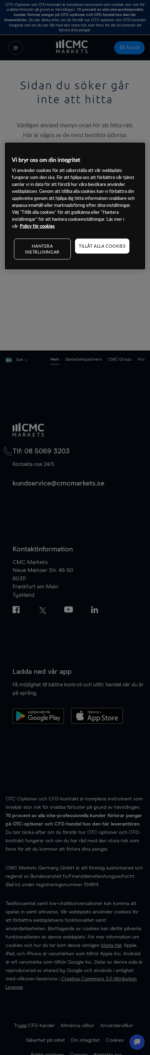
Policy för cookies (37, 226)
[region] (75, 206)
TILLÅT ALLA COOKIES (102, 246)
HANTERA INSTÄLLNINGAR (42, 249)
